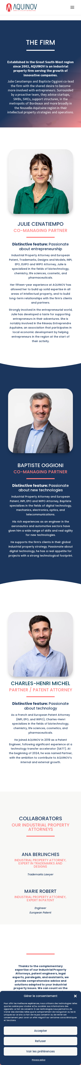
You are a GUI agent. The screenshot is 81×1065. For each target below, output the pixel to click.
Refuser (40, 1041)
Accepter (40, 1031)
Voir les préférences (40, 1051)
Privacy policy (38, 1059)
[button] (75, 996)
